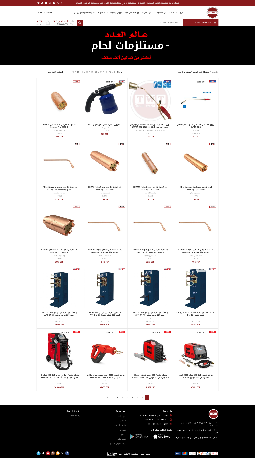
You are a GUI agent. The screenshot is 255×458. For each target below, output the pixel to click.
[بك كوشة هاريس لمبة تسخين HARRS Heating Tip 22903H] (104, 163)
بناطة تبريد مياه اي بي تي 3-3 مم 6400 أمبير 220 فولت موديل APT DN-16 (150, 314)
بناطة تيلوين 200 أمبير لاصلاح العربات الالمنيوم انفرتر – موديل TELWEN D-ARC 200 (150, 376)
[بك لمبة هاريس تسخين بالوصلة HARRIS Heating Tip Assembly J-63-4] (150, 226)
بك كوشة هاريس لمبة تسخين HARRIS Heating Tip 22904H (59, 126)
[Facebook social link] (61, 3)
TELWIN (195, 384)
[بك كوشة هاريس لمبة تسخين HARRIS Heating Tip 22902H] (195, 163)
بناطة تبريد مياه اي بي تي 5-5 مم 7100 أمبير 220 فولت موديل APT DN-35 (59, 314)
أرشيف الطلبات (120, 425)
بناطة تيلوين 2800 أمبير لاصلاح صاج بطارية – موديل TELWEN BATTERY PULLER (105, 376)
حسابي (123, 434)
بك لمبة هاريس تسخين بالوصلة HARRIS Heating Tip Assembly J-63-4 (150, 251)
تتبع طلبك (122, 416)
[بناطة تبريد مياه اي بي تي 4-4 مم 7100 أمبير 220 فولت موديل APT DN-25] (104, 288)
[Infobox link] (63, 22)
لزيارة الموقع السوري (118, 443)
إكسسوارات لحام (150, 130)
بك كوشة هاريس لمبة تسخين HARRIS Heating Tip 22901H (150, 188)
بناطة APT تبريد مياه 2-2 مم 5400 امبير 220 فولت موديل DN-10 (195, 314)
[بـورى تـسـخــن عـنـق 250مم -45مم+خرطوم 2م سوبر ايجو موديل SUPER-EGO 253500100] (150, 100)
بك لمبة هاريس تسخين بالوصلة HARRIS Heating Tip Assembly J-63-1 (59, 188)
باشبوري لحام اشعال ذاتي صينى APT (104, 124)
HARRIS (59, 133)
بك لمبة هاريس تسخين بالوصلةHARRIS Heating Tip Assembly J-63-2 (105, 251)
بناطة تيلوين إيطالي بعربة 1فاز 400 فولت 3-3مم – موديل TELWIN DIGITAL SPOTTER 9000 (59, 377)
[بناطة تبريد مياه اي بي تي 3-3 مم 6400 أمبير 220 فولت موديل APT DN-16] (150, 288)
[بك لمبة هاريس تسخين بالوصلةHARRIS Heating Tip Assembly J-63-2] (104, 226)
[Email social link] (54, 3)
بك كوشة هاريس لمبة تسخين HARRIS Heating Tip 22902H (195, 188)
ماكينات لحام (196, 321)
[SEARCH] (80, 23)
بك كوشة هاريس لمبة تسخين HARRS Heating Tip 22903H (104, 188)
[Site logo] (212, 12)
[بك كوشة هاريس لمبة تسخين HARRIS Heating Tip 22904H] (59, 100)
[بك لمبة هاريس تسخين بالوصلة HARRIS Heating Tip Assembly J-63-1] (59, 163)
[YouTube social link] (46, 3)
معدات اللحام (161, 130)
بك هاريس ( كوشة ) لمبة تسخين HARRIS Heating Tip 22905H (59, 251)
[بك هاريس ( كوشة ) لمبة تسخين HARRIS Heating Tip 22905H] (59, 226)
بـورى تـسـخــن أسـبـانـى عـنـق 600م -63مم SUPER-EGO (195, 126)
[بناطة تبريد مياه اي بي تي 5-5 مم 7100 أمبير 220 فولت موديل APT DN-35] (59, 288)
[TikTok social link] (42, 3)
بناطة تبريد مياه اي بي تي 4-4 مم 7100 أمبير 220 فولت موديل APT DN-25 (104, 314)
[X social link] (58, 3)
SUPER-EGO (196, 133)
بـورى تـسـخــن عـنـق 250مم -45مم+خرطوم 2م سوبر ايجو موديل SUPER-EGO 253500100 (150, 126)
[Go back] (167, 45)
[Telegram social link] (38, 3)
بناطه (195, 318)
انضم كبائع (121, 439)
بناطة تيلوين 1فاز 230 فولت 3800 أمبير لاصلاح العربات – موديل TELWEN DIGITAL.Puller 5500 (196, 377)
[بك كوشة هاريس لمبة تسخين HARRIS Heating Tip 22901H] (150, 163)
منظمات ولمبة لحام (105, 131)
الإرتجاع (123, 421)
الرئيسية (215, 72)
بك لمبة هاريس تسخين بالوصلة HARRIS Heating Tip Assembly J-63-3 (195, 251)
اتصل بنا (123, 430)
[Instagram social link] (50, 3)
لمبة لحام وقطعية (59, 193)
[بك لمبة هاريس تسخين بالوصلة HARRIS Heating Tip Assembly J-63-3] (195, 226)
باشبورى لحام (195, 130)
